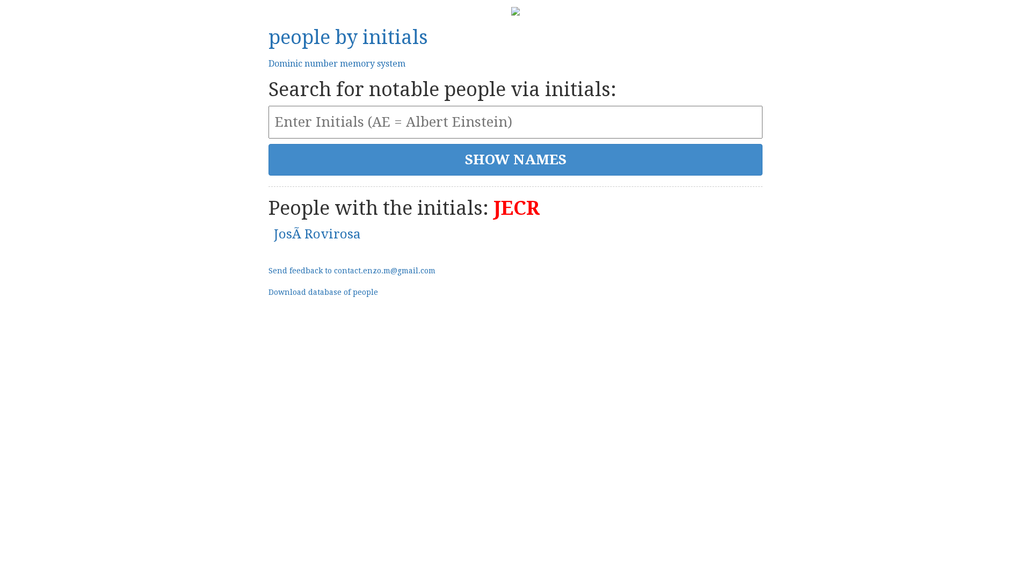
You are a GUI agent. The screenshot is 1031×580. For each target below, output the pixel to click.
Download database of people (323, 292)
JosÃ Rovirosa (317, 234)
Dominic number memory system (336, 64)
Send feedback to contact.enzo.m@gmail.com (351, 270)
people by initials (348, 37)
